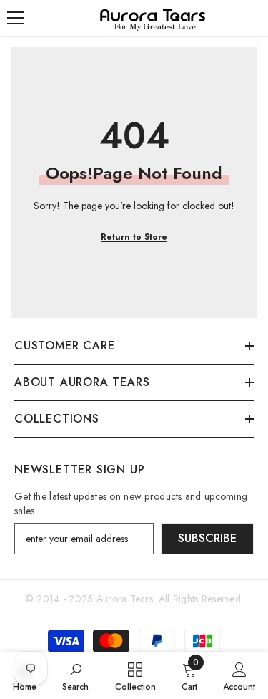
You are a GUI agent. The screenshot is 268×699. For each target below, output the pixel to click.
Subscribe (207, 538)
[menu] (15, 17)
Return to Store (134, 237)
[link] (75, 675)
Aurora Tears (124, 599)
